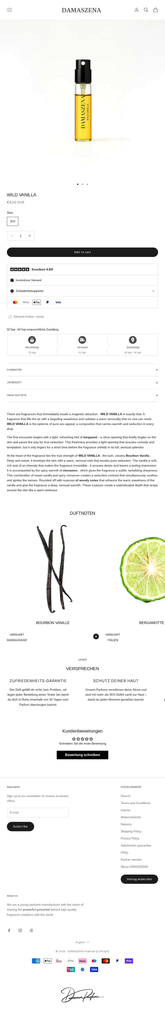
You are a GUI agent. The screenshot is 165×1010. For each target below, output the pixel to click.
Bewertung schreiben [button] (82, 755)
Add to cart (82, 252)
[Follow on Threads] (31, 930)
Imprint (125, 810)
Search (125, 796)
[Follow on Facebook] (9, 930)
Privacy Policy (130, 838)
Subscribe (20, 826)
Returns (126, 824)
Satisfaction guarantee (136, 845)
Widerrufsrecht (131, 817)
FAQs (124, 852)
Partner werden (131, 859)
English (80, 942)
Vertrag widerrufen (139, 879)
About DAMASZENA (134, 866)
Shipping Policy (131, 831)
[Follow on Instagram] (20, 930)
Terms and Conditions (135, 803)
